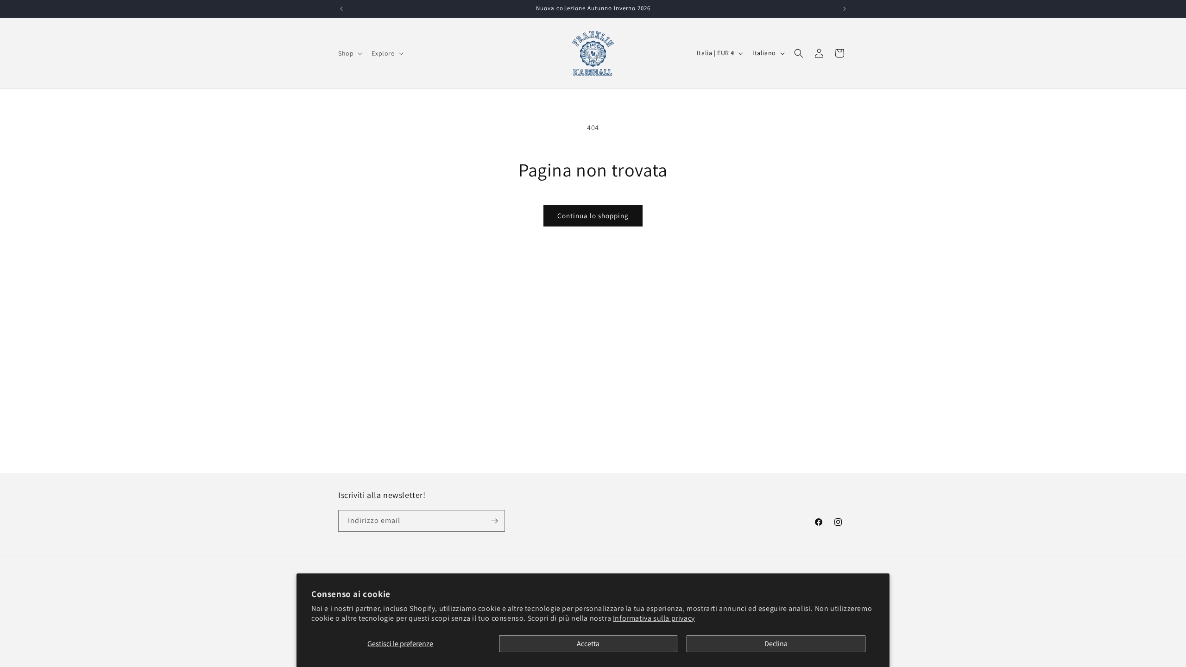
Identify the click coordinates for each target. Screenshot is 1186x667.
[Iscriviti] (494, 521)
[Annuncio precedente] (341, 9)
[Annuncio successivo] (844, 9)
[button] (349, 53)
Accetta (588, 643)
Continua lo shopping (593, 215)
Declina (776, 643)
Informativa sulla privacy (654, 618)
